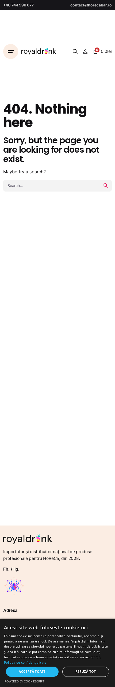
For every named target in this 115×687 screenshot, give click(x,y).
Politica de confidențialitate (25, 662)
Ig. (17, 569)
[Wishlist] (85, 51)
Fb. (6, 569)
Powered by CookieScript (24, 681)
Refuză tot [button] (85, 671)
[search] (106, 186)
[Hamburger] (10, 51)
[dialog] (57, 653)
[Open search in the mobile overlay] (75, 51)
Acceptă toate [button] (32, 671)
